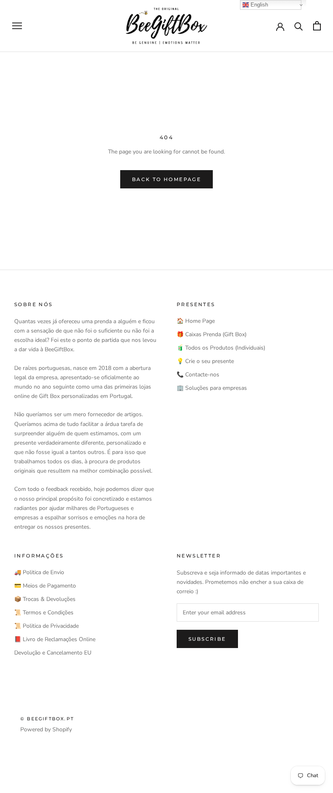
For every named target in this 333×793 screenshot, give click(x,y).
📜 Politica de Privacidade (46, 626)
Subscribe (207, 639)
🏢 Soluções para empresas (212, 388)
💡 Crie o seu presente (205, 361)
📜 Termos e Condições (44, 612)
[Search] (298, 26)
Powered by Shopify (46, 729)
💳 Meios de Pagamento (45, 586)
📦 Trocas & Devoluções (45, 599)
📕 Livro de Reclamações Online (54, 639)
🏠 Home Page (196, 321)
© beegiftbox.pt (47, 719)
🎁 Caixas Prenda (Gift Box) (212, 334)
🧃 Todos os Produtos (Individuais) (221, 348)
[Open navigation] (17, 25)
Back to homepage (166, 179)
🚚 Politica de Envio (39, 572)
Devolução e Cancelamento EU (52, 653)
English (258, 5)
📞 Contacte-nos (198, 374)
